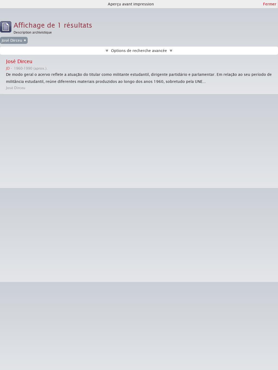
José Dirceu (19, 61)
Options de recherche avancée (139, 50)
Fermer (269, 4)
